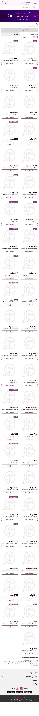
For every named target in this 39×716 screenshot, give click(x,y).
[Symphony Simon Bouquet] (9, 450)
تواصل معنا (33, 684)
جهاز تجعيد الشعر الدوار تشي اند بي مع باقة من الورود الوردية (23, 328)
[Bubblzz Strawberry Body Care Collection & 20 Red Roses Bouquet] (29, 182)
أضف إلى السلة (29, 63)
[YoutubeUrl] (18, 697)
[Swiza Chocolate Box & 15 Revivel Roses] (9, 128)
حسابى (35, 680)
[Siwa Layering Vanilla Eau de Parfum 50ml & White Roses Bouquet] (29, 504)
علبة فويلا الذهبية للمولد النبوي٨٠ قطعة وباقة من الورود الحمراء (22, 60)
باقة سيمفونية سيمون (13, 462)
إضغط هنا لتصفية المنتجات (29, 30)
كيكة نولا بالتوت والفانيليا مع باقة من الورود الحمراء (25, 623)
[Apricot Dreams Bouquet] (9, 423)
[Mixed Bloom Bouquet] (9, 209)
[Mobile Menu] (35, 2)
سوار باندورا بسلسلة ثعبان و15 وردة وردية (28, 650)
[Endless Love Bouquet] (9, 74)
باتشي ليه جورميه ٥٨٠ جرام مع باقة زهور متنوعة (26, 141)
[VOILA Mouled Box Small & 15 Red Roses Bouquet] (9, 48)
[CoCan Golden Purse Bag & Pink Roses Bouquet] (9, 343)
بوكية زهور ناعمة (33, 114)
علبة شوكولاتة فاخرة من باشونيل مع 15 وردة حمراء (25, 275)
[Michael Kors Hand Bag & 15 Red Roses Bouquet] (9, 316)
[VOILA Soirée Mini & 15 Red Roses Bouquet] (29, 235)
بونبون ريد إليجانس (14, 382)
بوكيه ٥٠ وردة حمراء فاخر (12, 489)
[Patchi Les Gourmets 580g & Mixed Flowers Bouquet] (29, 128)
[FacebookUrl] (24, 697)
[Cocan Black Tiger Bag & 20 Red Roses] (29, 584)
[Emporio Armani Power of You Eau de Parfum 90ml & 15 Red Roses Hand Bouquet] (29, 450)
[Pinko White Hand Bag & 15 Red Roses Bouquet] (29, 343)
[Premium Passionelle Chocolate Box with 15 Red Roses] (29, 262)
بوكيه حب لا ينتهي (14, 87)
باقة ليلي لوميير (34, 87)
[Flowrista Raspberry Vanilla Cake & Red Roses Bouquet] (9, 611)
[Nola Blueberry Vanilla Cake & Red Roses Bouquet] (29, 611)
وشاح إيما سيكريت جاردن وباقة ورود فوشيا (27, 543)
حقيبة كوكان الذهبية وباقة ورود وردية (9, 355)
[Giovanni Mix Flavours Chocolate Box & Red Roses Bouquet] (29, 370)
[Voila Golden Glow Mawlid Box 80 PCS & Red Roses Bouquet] (29, 48)
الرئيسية (34, 26)
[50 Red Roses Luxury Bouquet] (9, 477)
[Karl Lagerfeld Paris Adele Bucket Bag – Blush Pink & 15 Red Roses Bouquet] (9, 530)
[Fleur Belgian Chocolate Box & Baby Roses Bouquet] (9, 557)
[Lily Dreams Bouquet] (29, 209)
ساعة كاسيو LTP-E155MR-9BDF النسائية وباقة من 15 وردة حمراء (22, 301)
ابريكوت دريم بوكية (14, 436)
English (5, 3)
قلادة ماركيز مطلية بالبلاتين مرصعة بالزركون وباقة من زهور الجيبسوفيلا (21, 436)
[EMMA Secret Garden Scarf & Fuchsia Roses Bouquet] (29, 530)
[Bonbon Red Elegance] (9, 370)
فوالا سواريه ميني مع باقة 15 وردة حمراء (28, 248)
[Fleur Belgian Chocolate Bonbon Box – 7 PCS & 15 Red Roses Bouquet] (9, 101)
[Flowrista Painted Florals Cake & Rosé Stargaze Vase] (9, 262)
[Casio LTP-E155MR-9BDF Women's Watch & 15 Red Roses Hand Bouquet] (29, 289)
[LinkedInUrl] (15, 697)
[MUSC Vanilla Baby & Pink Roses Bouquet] (29, 477)
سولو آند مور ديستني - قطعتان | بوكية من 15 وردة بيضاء (24, 167)
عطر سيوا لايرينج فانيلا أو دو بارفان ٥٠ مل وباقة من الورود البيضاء (22, 516)
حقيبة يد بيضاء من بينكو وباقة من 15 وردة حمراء (26, 355)
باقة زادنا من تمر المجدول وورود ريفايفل (28, 409)
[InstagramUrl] (21, 697)
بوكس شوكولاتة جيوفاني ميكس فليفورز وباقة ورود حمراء (24, 382)
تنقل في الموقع (31, 676)
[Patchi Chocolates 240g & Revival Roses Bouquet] (29, 557)
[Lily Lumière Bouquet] (29, 74)
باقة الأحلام (34, 221)
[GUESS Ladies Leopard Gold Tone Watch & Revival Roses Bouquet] (9, 289)
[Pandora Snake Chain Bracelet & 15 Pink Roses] (29, 638)
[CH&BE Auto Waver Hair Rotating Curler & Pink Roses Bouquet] (29, 316)
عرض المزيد (34, 665)
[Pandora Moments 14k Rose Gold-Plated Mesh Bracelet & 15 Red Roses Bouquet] (9, 396)
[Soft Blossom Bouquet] (29, 101)
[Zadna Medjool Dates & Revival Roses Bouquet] (29, 396)
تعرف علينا (33, 673)
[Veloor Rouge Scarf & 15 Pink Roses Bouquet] (9, 504)
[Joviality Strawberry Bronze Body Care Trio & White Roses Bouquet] (9, 155)
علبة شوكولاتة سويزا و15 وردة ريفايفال (9, 141)
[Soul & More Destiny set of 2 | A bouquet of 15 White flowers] (29, 155)
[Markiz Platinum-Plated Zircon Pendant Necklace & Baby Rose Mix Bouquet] (29, 423)
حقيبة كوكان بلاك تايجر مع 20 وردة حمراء (28, 597)
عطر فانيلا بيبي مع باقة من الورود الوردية (28, 489)
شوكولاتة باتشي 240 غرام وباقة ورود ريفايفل (27, 570)
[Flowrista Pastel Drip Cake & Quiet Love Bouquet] (9, 182)
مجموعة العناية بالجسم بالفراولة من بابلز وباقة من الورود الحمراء (22, 194)
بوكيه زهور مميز (14, 221)
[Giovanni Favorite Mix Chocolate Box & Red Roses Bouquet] (9, 235)
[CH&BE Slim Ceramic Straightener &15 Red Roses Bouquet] (9, 584)
